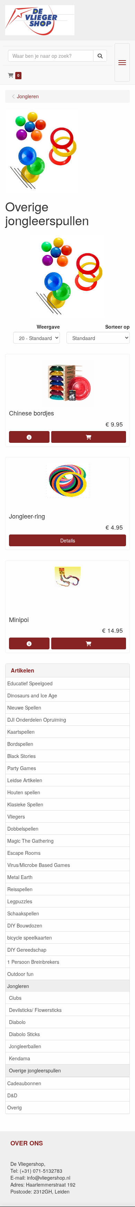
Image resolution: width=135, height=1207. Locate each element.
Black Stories (21, 755)
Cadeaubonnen (24, 1083)
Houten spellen (23, 792)
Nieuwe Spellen (24, 707)
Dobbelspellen (22, 828)
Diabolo (17, 1021)
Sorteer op (117, 326)
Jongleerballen (25, 1046)
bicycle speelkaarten (29, 937)
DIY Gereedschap (26, 949)
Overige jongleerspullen (35, 1070)
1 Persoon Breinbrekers (33, 961)
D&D (12, 1095)
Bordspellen (20, 743)
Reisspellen (20, 889)
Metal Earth (20, 877)
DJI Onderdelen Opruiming (36, 719)
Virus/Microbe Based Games (38, 864)
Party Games (21, 768)
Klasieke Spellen (25, 804)
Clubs (15, 997)
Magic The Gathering (30, 840)
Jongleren (18, 985)
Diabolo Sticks (24, 1034)
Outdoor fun (20, 973)
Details (67, 540)
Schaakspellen (23, 913)
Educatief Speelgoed (30, 683)
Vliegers (16, 816)
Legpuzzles (19, 901)
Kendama (19, 1058)
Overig (14, 1107)
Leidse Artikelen (24, 780)
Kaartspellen (21, 731)
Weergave (48, 326)
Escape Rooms (23, 852)
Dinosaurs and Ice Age (32, 695)
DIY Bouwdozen (24, 925)
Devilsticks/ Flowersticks (35, 1009)
